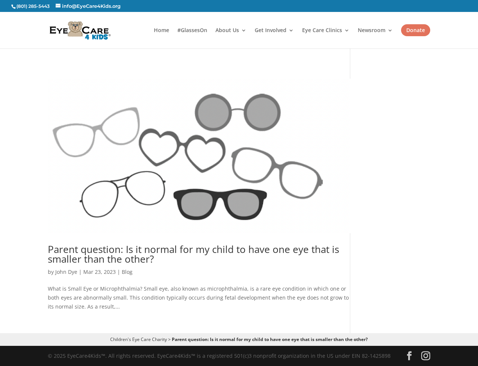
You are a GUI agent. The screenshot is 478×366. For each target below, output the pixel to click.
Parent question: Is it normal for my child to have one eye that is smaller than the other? (193, 254)
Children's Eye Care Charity (138, 339)
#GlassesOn (192, 31)
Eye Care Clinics (322, 31)
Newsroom (371, 31)
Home (161, 31)
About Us (227, 31)
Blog (127, 271)
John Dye (66, 271)
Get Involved (270, 31)
